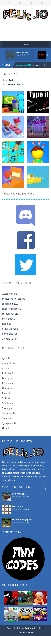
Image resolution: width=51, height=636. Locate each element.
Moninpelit (8, 383)
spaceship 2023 (23, 65)
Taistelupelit (8, 413)
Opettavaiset (9, 388)
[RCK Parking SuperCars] (6, 496)
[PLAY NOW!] (10, 54)
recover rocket (10, 313)
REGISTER (20, 3)
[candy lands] (11, 613)
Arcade (6, 368)
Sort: (4, 84)
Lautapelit (7, 378)
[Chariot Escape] (25, 598)
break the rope (10, 328)
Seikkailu (6, 398)
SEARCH (31, 3)
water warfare (22, 52)
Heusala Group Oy (28, 628)
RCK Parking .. (19, 493)
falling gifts (8, 323)
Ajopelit (6, 358)
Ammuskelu (8, 363)
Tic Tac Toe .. (18, 506)
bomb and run (10, 333)
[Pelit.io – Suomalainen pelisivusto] (25, 14)
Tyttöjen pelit (9, 423)
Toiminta (7, 418)
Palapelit (6, 393)
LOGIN (9, 3)
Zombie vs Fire (10, 338)
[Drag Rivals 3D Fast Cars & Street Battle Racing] (25, 613)
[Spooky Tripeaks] (40, 613)
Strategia (7, 408)
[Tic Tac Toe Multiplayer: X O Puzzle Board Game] (6, 509)
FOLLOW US (42, 3)
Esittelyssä (7, 373)
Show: (4, 80)
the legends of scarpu (13, 298)
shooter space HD (11, 308)
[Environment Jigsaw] (6, 522)
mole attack (8, 318)
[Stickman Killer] (11, 598)
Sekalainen (8, 403)
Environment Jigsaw (22, 519)
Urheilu (6, 428)
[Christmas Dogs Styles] (40, 598)
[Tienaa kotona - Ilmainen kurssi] (23, 558)
